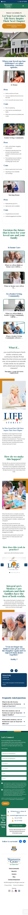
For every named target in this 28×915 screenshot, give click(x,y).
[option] (14, 563)
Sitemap (14, 908)
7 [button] (18, 572)
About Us (14, 891)
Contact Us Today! (17, 845)
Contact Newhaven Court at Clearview (14, 26)
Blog (14, 897)
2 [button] (10, 572)
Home (4, 1)
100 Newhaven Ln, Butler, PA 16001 (18, 832)
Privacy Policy (12, 819)
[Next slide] (16, 670)
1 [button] (9, 572)
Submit (5, 823)
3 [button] (12, 572)
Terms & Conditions (19, 819)
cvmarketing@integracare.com (18, 835)
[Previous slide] (11, 670)
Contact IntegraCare (14, 899)
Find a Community (14, 888)
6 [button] (17, 572)
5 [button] (15, 572)
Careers (14, 894)
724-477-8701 (23, 1)
